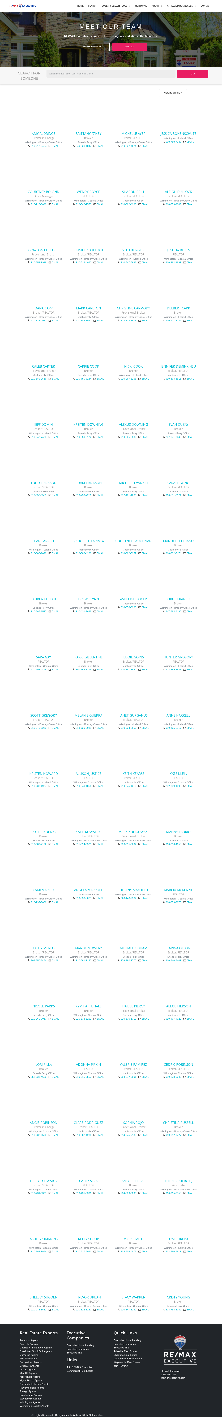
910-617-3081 (83, 1251)
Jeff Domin (43, 424)
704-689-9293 (128, 1193)
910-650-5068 (83, 898)
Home (80, 6)
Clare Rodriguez (88, 1122)
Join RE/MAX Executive (79, 1367)
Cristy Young (178, 1297)
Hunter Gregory (178, 657)
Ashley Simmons (44, 1239)
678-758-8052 (173, 1309)
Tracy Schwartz (43, 1180)
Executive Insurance (78, 1349)
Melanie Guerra (88, 715)
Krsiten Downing (88, 424)
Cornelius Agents (29, 1354)
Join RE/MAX (121, 1365)
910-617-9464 (38, 146)
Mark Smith (133, 1239)
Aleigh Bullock (178, 191)
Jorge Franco (178, 599)
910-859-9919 (38, 262)
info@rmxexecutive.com (173, 1378)
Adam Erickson (88, 482)
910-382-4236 (128, 204)
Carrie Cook (88, 366)
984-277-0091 (128, 1076)
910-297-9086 (38, 902)
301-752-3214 (83, 669)
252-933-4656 (38, 1076)
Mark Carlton (88, 308)
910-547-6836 (128, 262)
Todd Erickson (44, 482)
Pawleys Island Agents (32, 1387)
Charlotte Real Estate (125, 1354)
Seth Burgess (133, 250)
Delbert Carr (178, 308)
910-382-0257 (128, 553)
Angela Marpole (88, 890)
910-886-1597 (38, 611)
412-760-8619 (173, 1251)
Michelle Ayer (133, 133)
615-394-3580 (83, 844)
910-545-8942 (83, 320)
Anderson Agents (29, 1340)
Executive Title (74, 1352)
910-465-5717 (173, 727)
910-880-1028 (38, 553)
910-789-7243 (173, 141)
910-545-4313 (128, 786)
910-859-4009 (173, 204)
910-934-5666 (128, 727)
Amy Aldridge (44, 133)
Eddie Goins (133, 657)
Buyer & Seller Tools (114, 6)
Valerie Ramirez (133, 1064)
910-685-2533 (128, 437)
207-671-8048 (173, 437)
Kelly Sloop (88, 1239)
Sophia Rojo (133, 1122)
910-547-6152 (128, 1309)
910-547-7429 (38, 437)
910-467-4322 (173, 1018)
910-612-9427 (173, 1135)
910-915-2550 (173, 1193)
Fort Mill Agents (28, 1358)
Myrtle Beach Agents (31, 1380)
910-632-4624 (128, 146)
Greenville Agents (29, 1365)
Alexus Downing (133, 424)
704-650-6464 (38, 960)
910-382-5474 (173, 553)
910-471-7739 (173, 320)
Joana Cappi (43, 308)
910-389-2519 (38, 378)
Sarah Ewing (178, 482)
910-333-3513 (173, 378)
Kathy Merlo (43, 948)
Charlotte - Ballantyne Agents (36, 1347)
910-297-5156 (128, 378)
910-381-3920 (128, 669)
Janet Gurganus (133, 715)
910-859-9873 (173, 902)
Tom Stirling (178, 1239)
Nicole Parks (43, 1006)
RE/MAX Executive (92, 1415)
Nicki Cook (133, 366)
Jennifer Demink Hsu (178, 366)
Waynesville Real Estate (127, 1362)
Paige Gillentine (88, 657)
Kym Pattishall (88, 1006)
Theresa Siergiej (178, 1180)
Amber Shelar (134, 1180)
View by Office (172, 93)
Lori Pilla (43, 1064)
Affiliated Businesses (180, 6)
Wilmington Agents (30, 1402)
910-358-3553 (38, 495)
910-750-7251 (83, 495)
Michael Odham (133, 948)
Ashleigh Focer (133, 599)
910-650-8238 (128, 607)
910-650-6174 (83, 437)
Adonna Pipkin (88, 1064)
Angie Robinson (43, 1122)
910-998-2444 (38, 669)
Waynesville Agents (30, 1398)
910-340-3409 (173, 960)
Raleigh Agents (28, 1391)
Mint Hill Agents (28, 1373)
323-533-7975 (128, 320)
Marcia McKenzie (178, 890)
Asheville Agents (29, 1344)
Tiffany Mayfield (133, 890)
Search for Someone (29, 75)
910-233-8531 (38, 1309)
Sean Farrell (43, 541)
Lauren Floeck (43, 599)
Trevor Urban (88, 1297)
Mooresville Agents (30, 1376)
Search (92, 6)
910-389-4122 (38, 844)
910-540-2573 (83, 204)
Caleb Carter (43, 366)
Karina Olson (178, 948)
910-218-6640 (38, 204)
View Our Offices (92, 47)
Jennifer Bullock (88, 250)
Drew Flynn (88, 599)
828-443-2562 (128, 898)
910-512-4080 (83, 262)
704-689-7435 (173, 669)
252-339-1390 (173, 786)
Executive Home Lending (80, 1345)
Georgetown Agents (30, 1362)
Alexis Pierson (178, 1006)
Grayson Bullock (43, 250)
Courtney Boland (43, 191)
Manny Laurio (178, 831)
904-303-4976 (128, 1251)
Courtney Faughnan (133, 541)
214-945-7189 (128, 1135)
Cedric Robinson (178, 1064)
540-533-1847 (83, 146)
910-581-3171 (173, 495)
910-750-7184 (83, 378)
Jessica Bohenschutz (178, 133)
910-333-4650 (173, 844)
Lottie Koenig (44, 831)
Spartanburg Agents (31, 1395)
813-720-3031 (83, 727)
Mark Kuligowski (133, 831)
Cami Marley (43, 890)
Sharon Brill (133, 191)
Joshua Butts (178, 250)
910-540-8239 (38, 727)
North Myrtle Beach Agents (34, 1384)
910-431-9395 (38, 1193)
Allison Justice (88, 773)
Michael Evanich (133, 482)
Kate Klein (178, 773)
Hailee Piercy (133, 1006)
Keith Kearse (133, 773)
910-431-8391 (83, 1193)
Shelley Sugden (43, 1297)
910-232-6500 (38, 1135)
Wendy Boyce (88, 191)
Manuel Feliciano (178, 541)
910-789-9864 (38, 1251)
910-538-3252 (83, 1018)
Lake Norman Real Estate (128, 1358)
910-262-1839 (173, 262)
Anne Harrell (178, 715)
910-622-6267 (83, 1309)
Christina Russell (178, 1122)
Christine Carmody (133, 308)
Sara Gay (43, 657)
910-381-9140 (83, 960)
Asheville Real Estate (125, 1351)
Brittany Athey (88, 133)
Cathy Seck (88, 1180)
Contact (206, 6)
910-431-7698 (83, 611)
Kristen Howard (43, 773)
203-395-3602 (128, 844)
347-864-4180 (173, 611)
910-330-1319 (128, 1018)
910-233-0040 (173, 1076)
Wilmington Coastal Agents (34, 1406)
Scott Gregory (43, 715)
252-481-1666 (128, 495)
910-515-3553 (83, 1076)
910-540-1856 (83, 786)
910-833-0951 (38, 320)
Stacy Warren (134, 1297)
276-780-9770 (128, 960)
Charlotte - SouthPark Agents (36, 1351)
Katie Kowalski (88, 831)
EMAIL (55, 146)
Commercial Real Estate (80, 1370)
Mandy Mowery (88, 948)
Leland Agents (27, 1369)
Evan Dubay (178, 424)
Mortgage (141, 6)
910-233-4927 (38, 786)
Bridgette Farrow (88, 541)
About (155, 6)
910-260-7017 (38, 1018)
